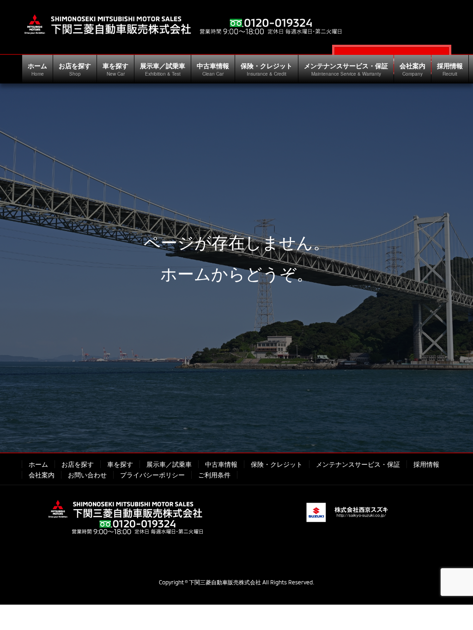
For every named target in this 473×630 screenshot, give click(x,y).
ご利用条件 (214, 475)
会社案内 (42, 475)
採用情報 (426, 464)
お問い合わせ (87, 475)
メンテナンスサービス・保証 (358, 464)
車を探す (120, 464)
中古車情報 (221, 464)
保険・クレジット (277, 464)
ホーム (38, 464)
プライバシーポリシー (152, 475)
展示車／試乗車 (169, 464)
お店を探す (77, 464)
